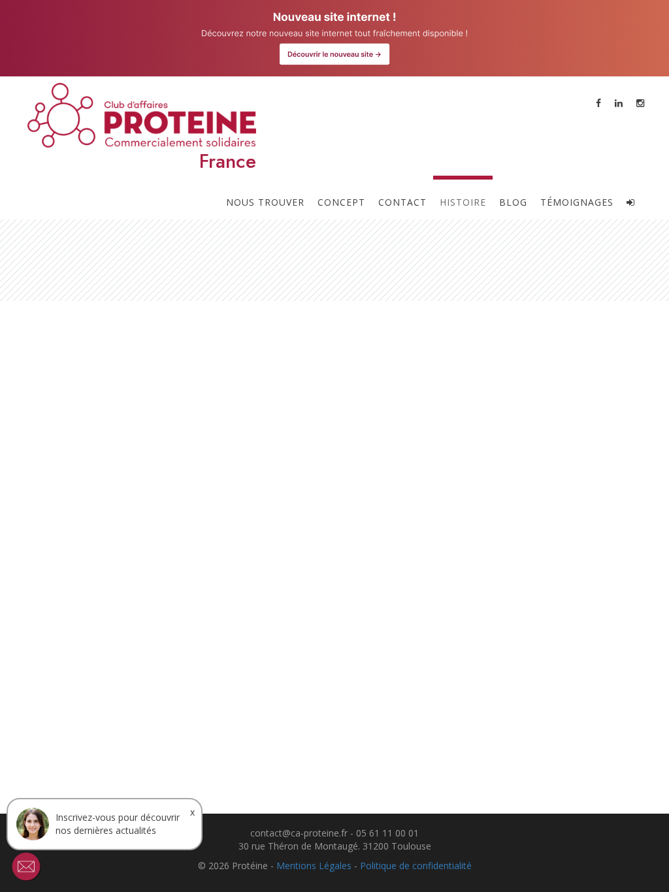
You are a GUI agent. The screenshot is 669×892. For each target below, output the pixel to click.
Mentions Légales (313, 865)
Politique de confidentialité (416, 865)
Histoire (463, 202)
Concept (341, 202)
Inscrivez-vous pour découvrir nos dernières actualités (118, 823)
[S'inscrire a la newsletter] (26, 866)
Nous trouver (265, 202)
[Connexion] (631, 197)
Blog (513, 202)
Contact (402, 202)
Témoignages (576, 202)
